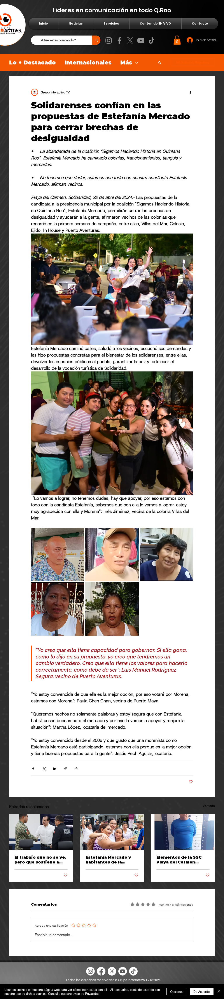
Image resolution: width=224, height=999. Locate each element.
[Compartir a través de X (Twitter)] (44, 768)
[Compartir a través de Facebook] (33, 768)
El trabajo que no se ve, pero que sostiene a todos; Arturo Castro (40, 860)
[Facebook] (119, 40)
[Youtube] (122, 971)
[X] (130, 40)
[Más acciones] (190, 92)
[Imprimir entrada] (76, 768)
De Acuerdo (201, 991)
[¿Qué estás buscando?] (96, 40)
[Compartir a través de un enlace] (65, 768)
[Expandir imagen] (57, 554)
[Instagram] (108, 40)
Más (126, 62)
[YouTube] (140, 40)
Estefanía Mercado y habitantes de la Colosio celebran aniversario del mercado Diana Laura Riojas (109, 860)
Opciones (176, 991)
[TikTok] (151, 40)
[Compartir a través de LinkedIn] (54, 768)
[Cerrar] (218, 991)
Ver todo (209, 806)
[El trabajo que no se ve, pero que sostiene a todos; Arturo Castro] (41, 832)
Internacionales (88, 62)
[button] (177, 40)
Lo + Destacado (32, 62)
